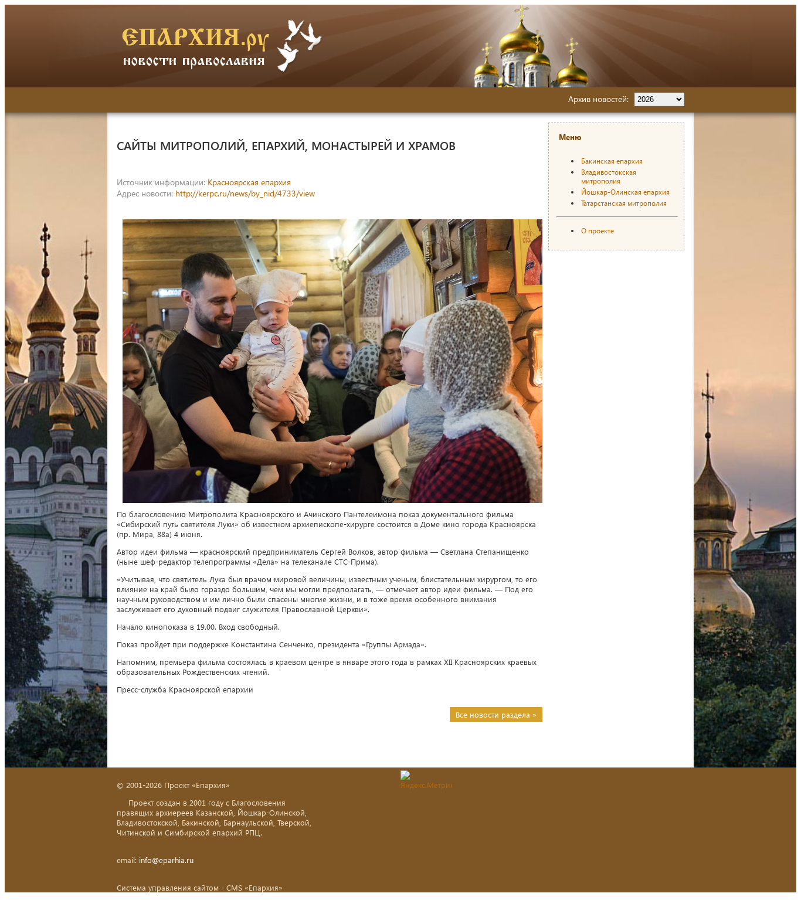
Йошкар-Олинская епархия (625, 192)
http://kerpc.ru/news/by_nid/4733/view (245, 193)
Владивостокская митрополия (608, 176)
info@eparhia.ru (166, 860)
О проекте (597, 230)
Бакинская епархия (612, 161)
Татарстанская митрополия (624, 203)
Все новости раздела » (496, 714)
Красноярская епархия (249, 182)
